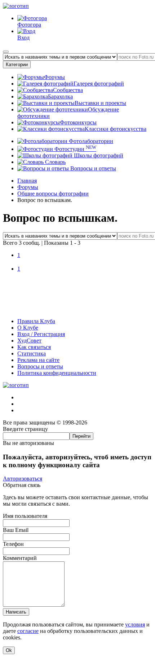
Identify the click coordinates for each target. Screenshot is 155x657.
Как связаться (34, 347)
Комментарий (20, 558)
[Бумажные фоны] (77, 309)
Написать (16, 612)
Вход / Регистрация (41, 334)
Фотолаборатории (90, 141)
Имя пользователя (25, 516)
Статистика (31, 353)
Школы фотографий (97, 155)
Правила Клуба (36, 321)
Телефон (13, 544)
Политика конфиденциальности (56, 373)
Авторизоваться (22, 478)
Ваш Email (15, 530)
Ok (9, 650)
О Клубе (27, 328)
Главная (27, 181)
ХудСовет (29, 340)
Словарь (55, 162)
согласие (28, 631)
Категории (17, 64)
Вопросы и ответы (92, 168)
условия (135, 624)
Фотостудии (74, 149)
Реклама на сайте (38, 360)
